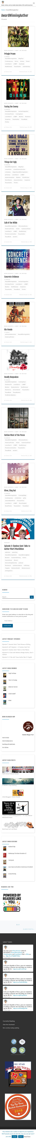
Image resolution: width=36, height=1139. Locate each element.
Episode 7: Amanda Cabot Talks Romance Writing (16, 644)
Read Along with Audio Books (8, 744)
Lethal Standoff (11, 693)
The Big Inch (11, 860)
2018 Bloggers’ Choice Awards (11, 797)
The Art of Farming (12, 680)
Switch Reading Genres (7, 741)
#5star (14, 951)
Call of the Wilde (10, 222)
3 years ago (7, 957)
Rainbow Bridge (11, 846)
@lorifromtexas (8, 954)
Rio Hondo (8, 329)
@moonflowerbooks (16, 952)
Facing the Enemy (11, 106)
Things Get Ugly (10, 162)
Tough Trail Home (12, 673)
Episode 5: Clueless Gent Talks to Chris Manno (15, 650)
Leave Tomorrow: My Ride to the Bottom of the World (20, 867)
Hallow (9, 700)
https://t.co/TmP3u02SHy (20, 982)
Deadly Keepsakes (11, 377)
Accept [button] (14, 1136)
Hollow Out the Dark (12, 687)
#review (18, 951)
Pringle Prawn (9, 53)
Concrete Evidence (11, 276)
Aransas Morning (12, 874)
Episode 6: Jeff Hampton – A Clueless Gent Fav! (16, 647)
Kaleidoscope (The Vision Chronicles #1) (17, 853)
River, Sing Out (10, 490)
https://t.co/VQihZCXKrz (13, 956)
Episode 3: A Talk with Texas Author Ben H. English (17, 657)
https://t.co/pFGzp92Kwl (20, 995)
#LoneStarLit (17, 954)
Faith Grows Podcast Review (10, 774)
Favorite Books (5, 737)
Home (3, 10)
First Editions (5, 747)
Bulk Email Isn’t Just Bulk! (9, 829)
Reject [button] (20, 1136)
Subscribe (7, 625)
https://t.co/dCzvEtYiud (19, 969)
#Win (27, 954)
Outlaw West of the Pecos (14, 435)
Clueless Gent (9, 71)
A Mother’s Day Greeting (9, 785)
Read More (27, 1136)
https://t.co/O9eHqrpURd (20, 1008)
